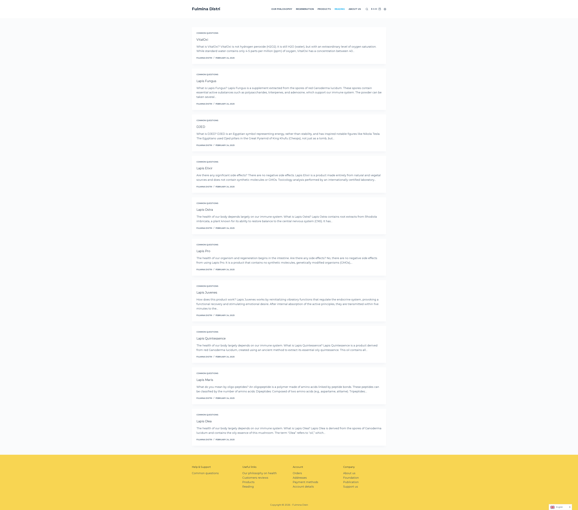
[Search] (367, 9)
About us (355, 9)
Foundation (351, 477)
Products (324, 9)
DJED (200, 127)
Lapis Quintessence (211, 338)
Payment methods (305, 482)
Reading (340, 9)
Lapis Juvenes (206, 292)
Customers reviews (255, 477)
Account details (303, 486)
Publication (351, 482)
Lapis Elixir (204, 168)
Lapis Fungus (206, 81)
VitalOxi (202, 39)
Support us (350, 486)
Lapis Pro (203, 251)
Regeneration (305, 9)
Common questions (207, 33)
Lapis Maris (204, 380)
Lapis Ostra (204, 209)
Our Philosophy (281, 9)
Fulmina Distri (206, 9)
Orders (297, 473)
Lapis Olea (204, 421)
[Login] (385, 9)
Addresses (300, 477)
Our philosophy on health (259, 473)
